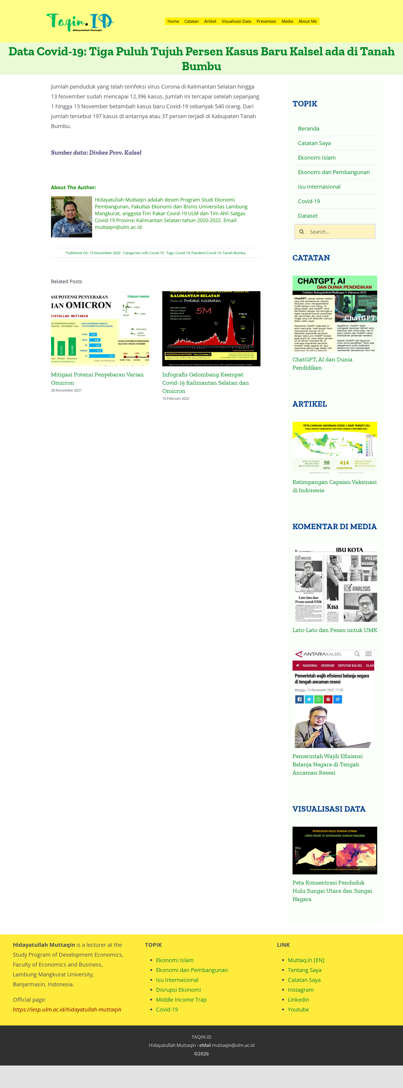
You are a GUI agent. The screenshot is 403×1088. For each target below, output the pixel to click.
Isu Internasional (177, 980)
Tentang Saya (305, 970)
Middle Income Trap (181, 999)
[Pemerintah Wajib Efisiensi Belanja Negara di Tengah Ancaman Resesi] (335, 698)
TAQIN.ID (201, 1037)
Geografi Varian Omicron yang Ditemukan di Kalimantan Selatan (211, 329)
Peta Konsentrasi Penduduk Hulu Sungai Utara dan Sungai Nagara (332, 891)
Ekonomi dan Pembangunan (192, 970)
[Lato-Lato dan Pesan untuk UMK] (335, 583)
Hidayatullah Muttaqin (172, 1045)
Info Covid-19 (153, 252)
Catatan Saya (304, 980)
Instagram (301, 989)
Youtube (298, 1009)
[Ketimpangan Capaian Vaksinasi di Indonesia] (335, 448)
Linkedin (298, 999)
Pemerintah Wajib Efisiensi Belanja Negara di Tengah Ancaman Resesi (328, 764)
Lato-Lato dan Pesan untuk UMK (335, 630)
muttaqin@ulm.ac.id (233, 1045)
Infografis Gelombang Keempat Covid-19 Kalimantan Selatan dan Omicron (100, 329)
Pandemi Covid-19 (206, 252)
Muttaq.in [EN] (306, 960)
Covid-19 (182, 252)
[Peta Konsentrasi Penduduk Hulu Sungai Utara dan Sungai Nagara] (335, 850)
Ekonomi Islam (175, 960)
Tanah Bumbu (234, 252)
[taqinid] (80, 6)
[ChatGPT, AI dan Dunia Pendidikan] (335, 313)
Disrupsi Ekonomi (178, 989)
